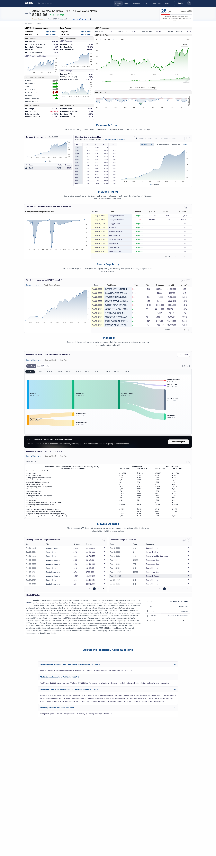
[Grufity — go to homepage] (31, 3)
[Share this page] (91, 19)
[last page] (189, 256)
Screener (136, 3)
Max (122, 39)
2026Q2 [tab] (30, 371)
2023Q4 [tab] (126, 371)
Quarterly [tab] (31, 366)
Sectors (146, 3)
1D (96, 39)
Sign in (180, 3)
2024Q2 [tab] (107, 371)
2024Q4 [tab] (87, 371)
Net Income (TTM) (162, 145)
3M (105, 39)
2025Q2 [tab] (68, 371)
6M (109, 39)
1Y (113, 39)
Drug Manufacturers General (177, 616)
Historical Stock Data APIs (115, 139)
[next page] (184, 256)
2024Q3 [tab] (97, 371)
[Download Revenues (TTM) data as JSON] (188, 138)
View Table (183, 355)
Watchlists (157, 3)
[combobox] (58, 3)
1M (100, 39)
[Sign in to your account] (189, 3)
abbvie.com (183, 606)
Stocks (118, 3)
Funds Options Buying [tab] (52, 285)
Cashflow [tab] (63, 360)
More (167, 3)
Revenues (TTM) (147, 145)
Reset (188, 39)
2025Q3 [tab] (59, 371)
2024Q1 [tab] (116, 371)
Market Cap (176, 145)
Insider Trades (140, 88)
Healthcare (184, 611)
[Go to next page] (103, 588)
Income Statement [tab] (33, 360)
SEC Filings (152, 88)
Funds (126, 3)
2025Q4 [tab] (49, 371)
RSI (131, 88)
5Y (117, 39)
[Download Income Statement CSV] (188, 461)
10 (183, 589)
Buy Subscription (178, 442)
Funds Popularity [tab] (32, 285)
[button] (95, 211)
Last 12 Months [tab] (43, 366)
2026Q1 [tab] (39, 371)
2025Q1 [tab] (78, 371)
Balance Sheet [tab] (50, 360)
